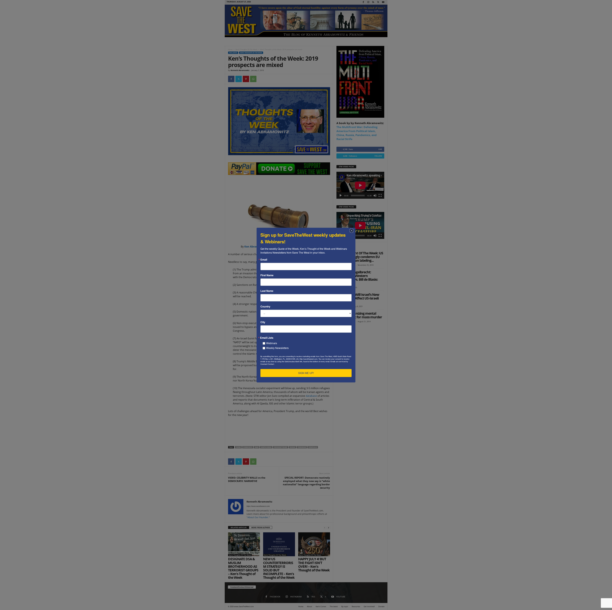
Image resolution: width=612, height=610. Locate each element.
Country (265, 306)
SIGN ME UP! (306, 373)
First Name (266, 275)
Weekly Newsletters (277, 348)
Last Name (266, 291)
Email (263, 259)
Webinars (271, 343)
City (262, 322)
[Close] (352, 231)
